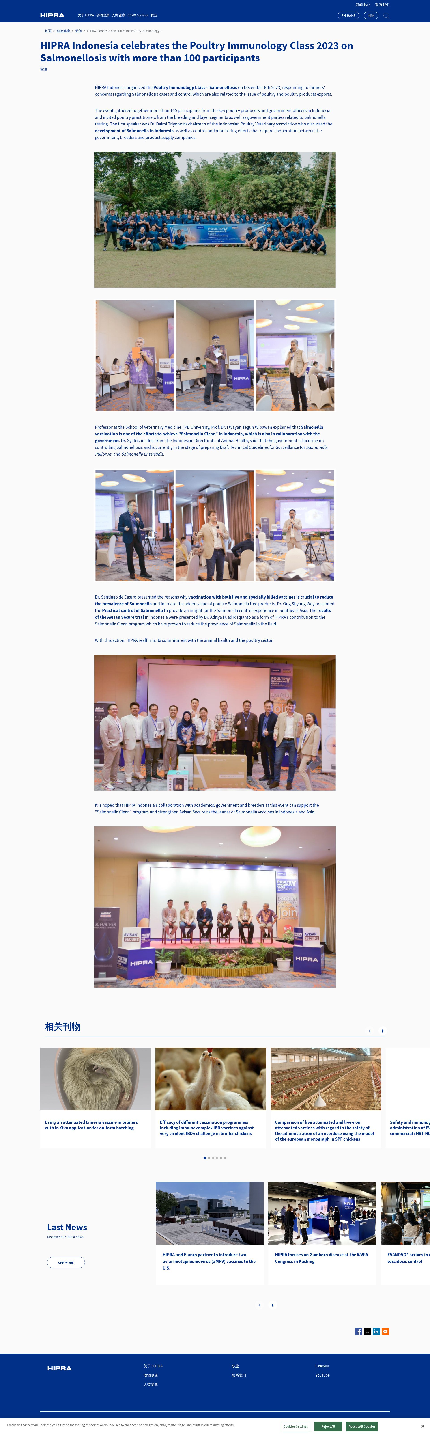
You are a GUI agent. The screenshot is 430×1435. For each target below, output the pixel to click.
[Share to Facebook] (358, 1331)
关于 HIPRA (86, 15)
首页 (48, 31)
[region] (215, 1426)
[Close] (423, 1426)
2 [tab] (209, 1158)
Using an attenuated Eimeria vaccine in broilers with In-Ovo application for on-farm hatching (91, 1124)
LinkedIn (322, 1365)
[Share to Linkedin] (376, 1331)
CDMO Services (137, 15)
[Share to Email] (385, 1331)
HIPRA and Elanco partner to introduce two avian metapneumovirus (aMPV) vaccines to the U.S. (209, 1261)
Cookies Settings (296, 1426)
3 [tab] (213, 1158)
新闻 (78, 31)
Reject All (328, 1426)
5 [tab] (221, 1158)
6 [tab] (225, 1158)
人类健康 (118, 15)
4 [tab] (217, 1158)
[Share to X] (367, 1331)
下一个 (382, 1030)
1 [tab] (205, 1158)
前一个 (369, 1030)
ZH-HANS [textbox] (348, 15)
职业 (153, 15)
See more (66, 1262)
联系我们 (382, 4)
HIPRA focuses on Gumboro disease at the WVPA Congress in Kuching (321, 1258)
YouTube (322, 1375)
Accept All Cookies (362, 1426)
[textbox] (371, 15)
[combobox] (348, 16)
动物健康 (103, 15)
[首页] (57, 15)
